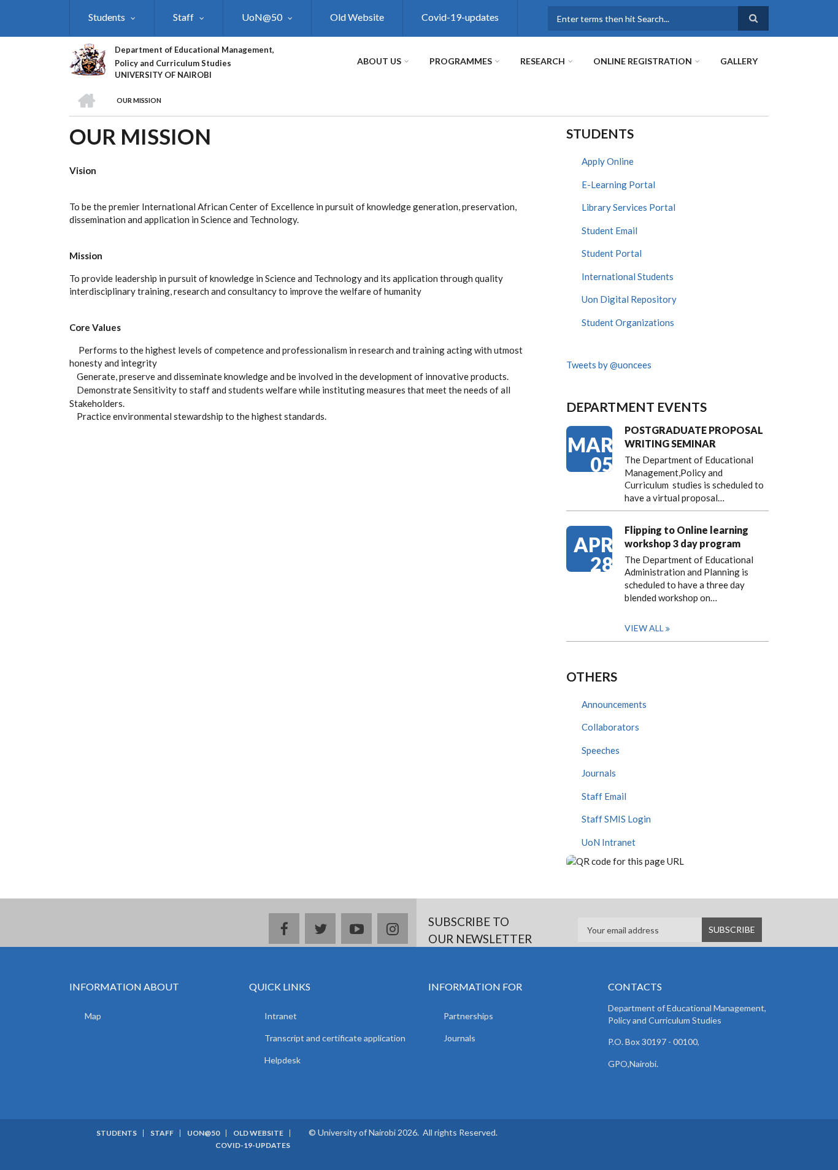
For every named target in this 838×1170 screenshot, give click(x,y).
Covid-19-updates (460, 17)
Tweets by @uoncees (609, 364)
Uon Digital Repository (629, 299)
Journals (599, 772)
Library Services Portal (628, 207)
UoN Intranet (609, 842)
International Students (628, 276)
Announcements (614, 704)
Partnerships (468, 1016)
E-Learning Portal (618, 184)
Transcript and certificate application (335, 1038)
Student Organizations (628, 322)
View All (644, 628)
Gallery (739, 61)
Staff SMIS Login (616, 818)
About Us (379, 61)
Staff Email (604, 796)
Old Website (357, 17)
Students (106, 17)
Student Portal (612, 253)
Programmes (460, 61)
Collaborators (610, 726)
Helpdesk (282, 1060)
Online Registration (642, 61)
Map (93, 1016)
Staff (183, 17)
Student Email (609, 230)
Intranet (280, 1016)
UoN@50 (262, 17)
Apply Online (608, 161)
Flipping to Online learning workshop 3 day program (686, 536)
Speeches (601, 750)
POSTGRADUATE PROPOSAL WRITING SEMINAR (694, 436)
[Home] (87, 57)
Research (542, 61)
